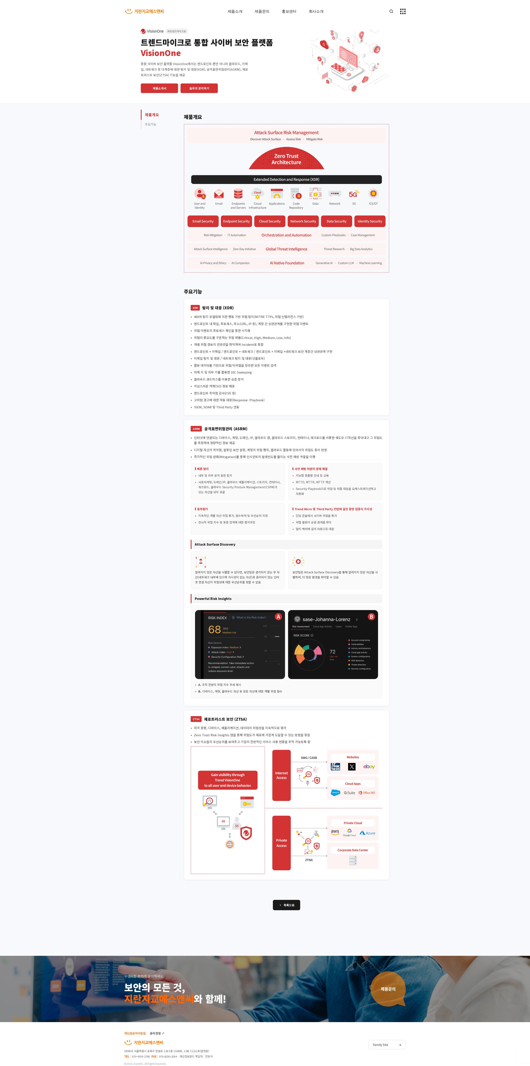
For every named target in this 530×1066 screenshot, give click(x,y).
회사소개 (316, 11)
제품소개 (235, 11)
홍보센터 (289, 11)
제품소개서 (159, 88)
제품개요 (152, 114)
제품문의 (262, 11)
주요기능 (150, 124)
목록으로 (289, 905)
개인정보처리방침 (135, 1033)
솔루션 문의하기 (199, 88)
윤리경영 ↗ (157, 1033)
